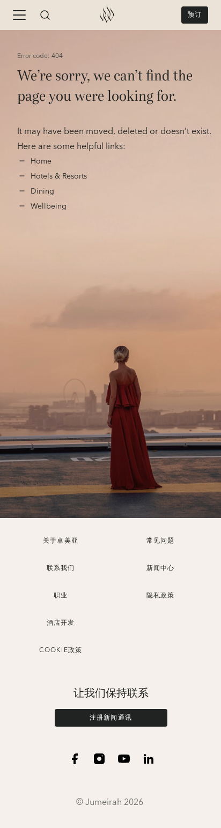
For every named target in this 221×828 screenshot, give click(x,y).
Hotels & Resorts (59, 176)
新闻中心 (160, 568)
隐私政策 (160, 595)
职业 (61, 595)
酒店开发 (61, 623)
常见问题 (160, 540)
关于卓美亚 (60, 540)
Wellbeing (49, 206)
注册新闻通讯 (111, 717)
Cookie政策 (61, 650)
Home (42, 161)
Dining (43, 191)
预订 (195, 14)
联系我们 (61, 568)
